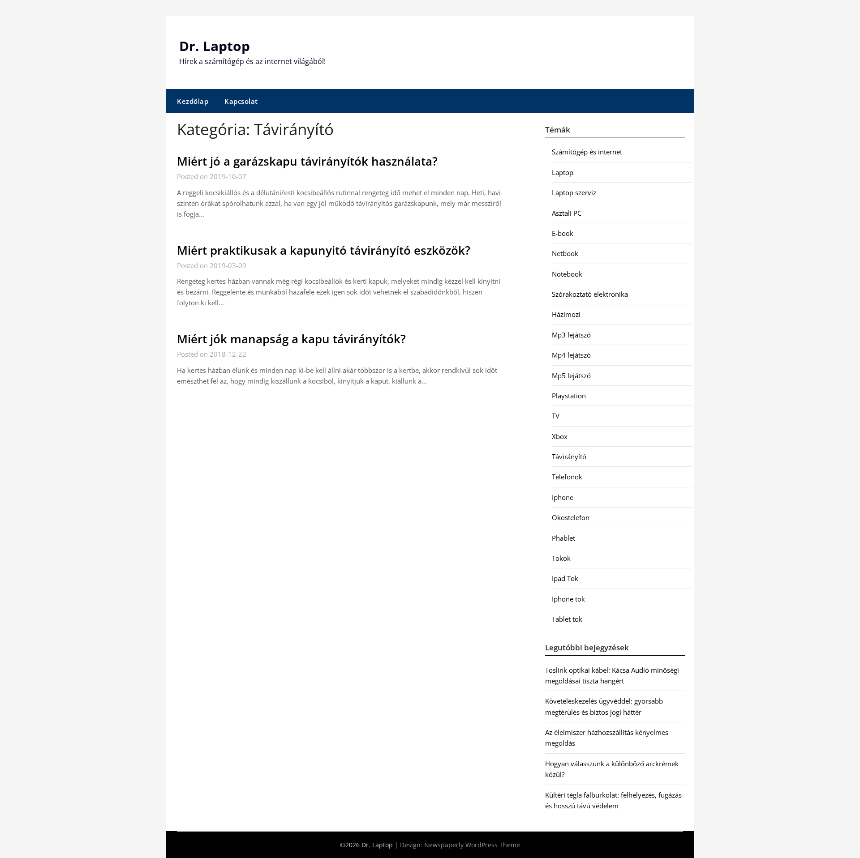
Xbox (560, 436)
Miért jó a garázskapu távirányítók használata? (307, 161)
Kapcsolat (241, 101)
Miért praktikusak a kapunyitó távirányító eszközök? (323, 250)
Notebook (567, 273)
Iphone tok (568, 598)
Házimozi (566, 314)
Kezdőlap (192, 101)
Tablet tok (567, 619)
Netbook (565, 253)
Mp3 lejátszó (571, 334)
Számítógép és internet (587, 151)
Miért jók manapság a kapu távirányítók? (291, 339)
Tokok (561, 558)
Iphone (562, 497)
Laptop (562, 172)
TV (555, 415)
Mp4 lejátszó (571, 354)
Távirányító (569, 456)
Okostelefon (570, 517)
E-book (562, 233)
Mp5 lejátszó (571, 375)
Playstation (569, 395)
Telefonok (567, 476)
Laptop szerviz (574, 192)
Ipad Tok (565, 578)
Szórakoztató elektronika (590, 294)
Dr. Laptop (214, 46)
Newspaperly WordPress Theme (472, 845)
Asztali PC (566, 213)
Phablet (563, 538)
